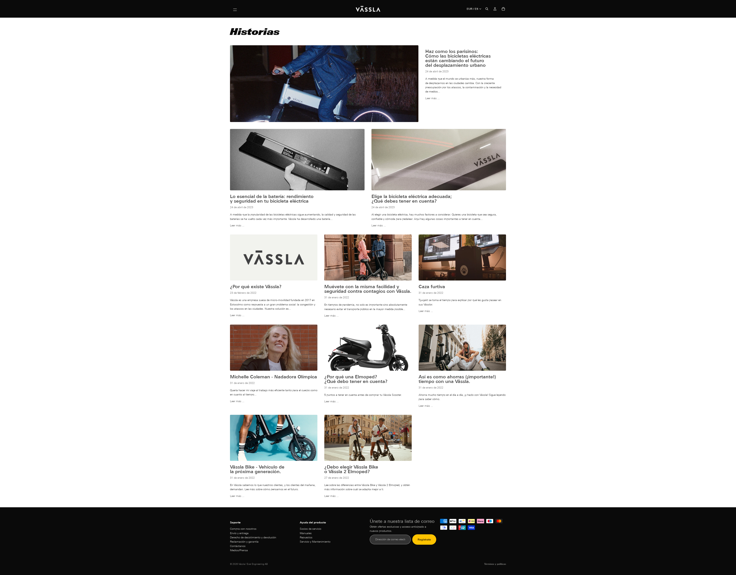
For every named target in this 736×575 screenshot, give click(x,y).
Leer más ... (432, 98)
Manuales (306, 533)
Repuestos (306, 537)
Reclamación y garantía (244, 541)
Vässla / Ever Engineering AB (253, 564)
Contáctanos (238, 546)
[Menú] (235, 9)
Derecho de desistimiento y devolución (253, 537)
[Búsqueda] (487, 9)
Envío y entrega (239, 533)
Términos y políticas (495, 564)
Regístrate (424, 539)
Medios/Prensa (239, 550)
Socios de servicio (310, 528)
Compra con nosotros (243, 528)
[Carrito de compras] (503, 9)
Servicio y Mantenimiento (315, 541)
